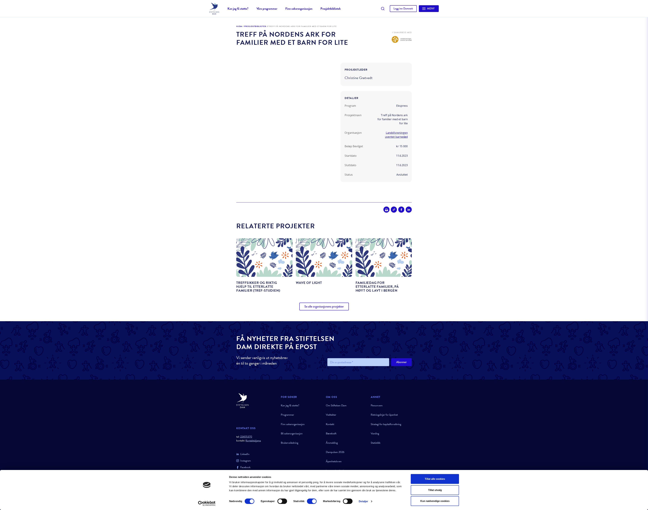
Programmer (287, 415)
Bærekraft (331, 433)
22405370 (246, 437)
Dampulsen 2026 (335, 452)
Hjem (239, 26)
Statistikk (375, 443)
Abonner (401, 362)
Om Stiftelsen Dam (336, 405)
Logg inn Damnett (403, 8)
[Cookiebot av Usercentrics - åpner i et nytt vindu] (207, 503)
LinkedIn (244, 454)
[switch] (282, 501)
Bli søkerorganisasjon (292, 433)
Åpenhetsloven (334, 461)
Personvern (377, 405)
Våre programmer (266, 8)
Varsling (375, 433)
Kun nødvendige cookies (435, 501)
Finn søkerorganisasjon (298, 8)
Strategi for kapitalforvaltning (386, 424)
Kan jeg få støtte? (237, 8)
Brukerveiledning (289, 443)
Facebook (245, 467)
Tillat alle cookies (435, 478)
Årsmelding (332, 443)
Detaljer (363, 501)
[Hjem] (256, 400)
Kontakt (330, 424)
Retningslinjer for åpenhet (384, 415)
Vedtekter (331, 415)
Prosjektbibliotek (330, 8)
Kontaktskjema (253, 441)
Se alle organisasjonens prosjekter (324, 306)
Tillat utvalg (435, 490)
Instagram (245, 461)
